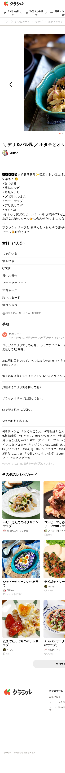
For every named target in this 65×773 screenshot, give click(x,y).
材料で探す (54, 697)
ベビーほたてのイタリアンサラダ (21, 524)
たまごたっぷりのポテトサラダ (21, 643)
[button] (59, 133)
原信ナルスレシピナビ (17, 530)
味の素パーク (54, 649)
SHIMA (14, 152)
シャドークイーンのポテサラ (21, 583)
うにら (51, 586)
